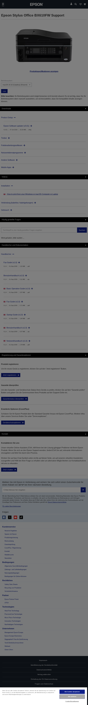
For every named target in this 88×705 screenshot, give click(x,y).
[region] (43, 696)
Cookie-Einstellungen (72, 701)
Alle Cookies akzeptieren (72, 691)
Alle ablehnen (72, 696)
